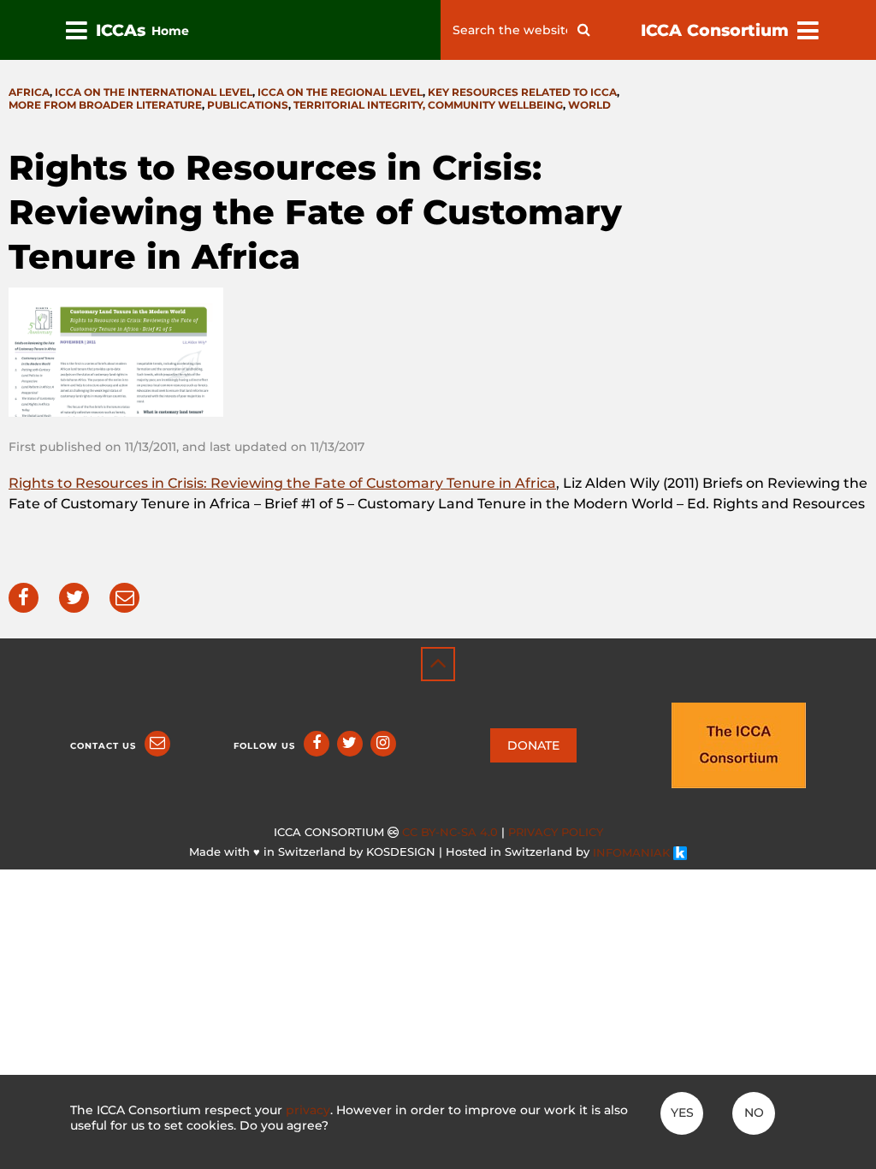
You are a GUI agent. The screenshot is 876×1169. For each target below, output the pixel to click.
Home (170, 31)
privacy (308, 1110)
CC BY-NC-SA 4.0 (450, 832)
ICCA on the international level (153, 92)
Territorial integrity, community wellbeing (428, 104)
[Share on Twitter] (74, 598)
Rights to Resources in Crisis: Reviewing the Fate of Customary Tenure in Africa (282, 483)
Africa (29, 92)
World (589, 104)
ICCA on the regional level (340, 92)
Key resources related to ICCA (522, 92)
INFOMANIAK (633, 852)
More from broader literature (105, 104)
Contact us (103, 745)
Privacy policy (555, 832)
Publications (247, 104)
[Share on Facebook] (23, 598)
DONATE (533, 745)
